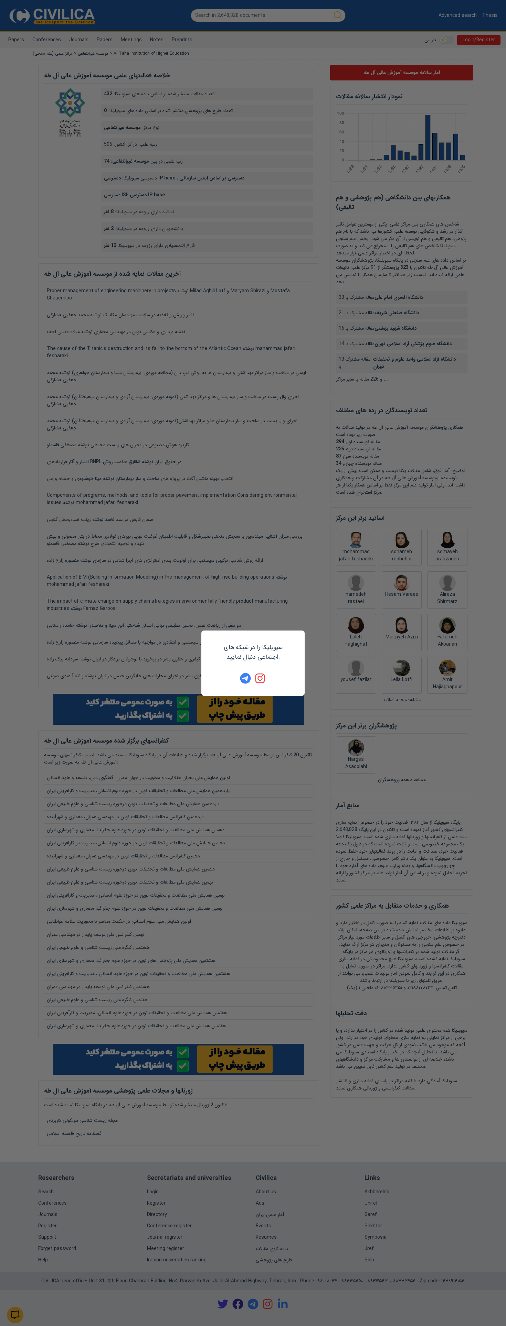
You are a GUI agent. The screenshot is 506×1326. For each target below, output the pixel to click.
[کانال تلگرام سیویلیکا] (245, 678)
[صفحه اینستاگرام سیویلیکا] (260, 678)
